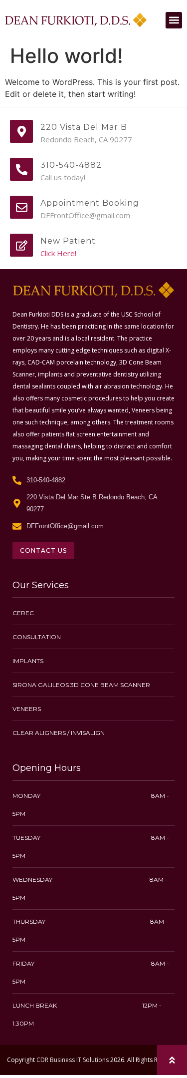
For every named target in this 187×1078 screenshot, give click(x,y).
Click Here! (58, 253)
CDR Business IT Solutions (72, 1060)
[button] (174, 20)
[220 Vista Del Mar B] (21, 131)
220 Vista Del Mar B (83, 127)
